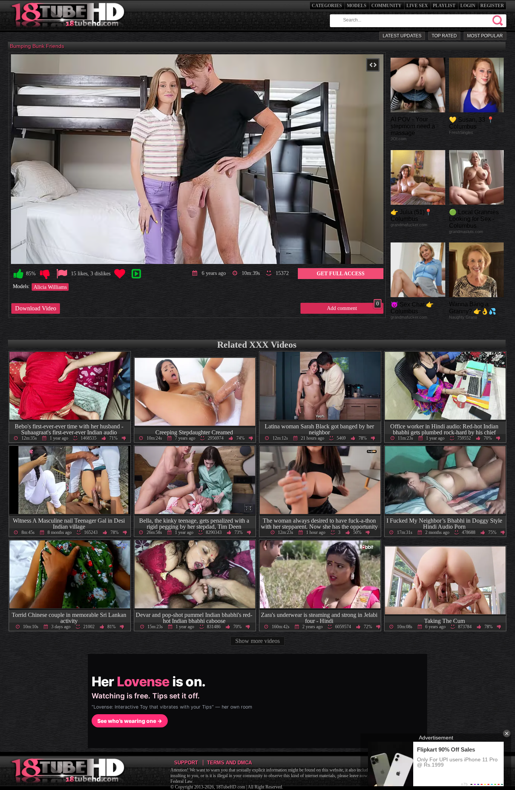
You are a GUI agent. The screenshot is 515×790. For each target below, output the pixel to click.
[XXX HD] (68, 30)
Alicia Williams (50, 287)
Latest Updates (402, 35)
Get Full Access (341, 273)
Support (186, 762)
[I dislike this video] (44, 274)
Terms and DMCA (229, 762)
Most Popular (485, 35)
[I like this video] (18, 274)
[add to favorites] (119, 274)
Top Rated (444, 35)
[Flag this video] (61, 274)
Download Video (35, 308)
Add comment (353, 307)
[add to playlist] (136, 274)
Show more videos (257, 641)
